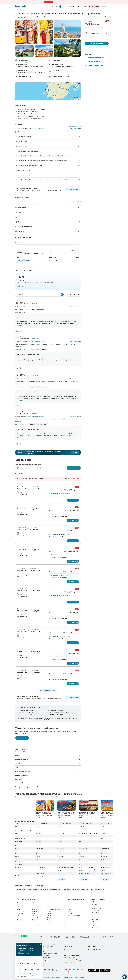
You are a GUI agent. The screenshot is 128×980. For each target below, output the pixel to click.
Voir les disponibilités (74, 468)
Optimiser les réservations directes (48, 959)
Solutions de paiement (45, 955)
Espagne (49, 915)
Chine (18, 924)
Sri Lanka (34, 909)
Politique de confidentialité (55, 977)
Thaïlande (34, 911)
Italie (48, 907)
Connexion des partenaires (70, 962)
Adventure (94, 904)
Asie (18, 904)
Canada (49, 919)
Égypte (18, 915)
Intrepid (69, 909)
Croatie (34, 915)
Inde (33, 902)
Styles (78, 6)
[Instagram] (48, 970)
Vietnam (34, 913)
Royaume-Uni (35, 919)
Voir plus (59, 870)
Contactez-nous (92, 946)
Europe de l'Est (35, 917)
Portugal (49, 911)
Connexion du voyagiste (45, 960)
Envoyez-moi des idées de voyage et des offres (29, 964)
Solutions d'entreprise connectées (48, 948)
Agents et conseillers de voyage (71, 955)
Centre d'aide (91, 948)
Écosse (49, 913)
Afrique (19, 902)
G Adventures (71, 907)
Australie (19, 907)
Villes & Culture (84, 889)
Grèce (33, 922)
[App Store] (93, 970)
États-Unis (49, 924)
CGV (30, 973)
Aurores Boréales (96, 910)
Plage (93, 923)
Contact (103, 6)
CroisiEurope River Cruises (74, 915)
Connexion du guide (68, 949)
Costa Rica (49, 922)
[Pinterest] (52, 970)
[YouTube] (56, 970)
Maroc (18, 917)
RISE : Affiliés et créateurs (70, 957)
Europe (19, 909)
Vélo (93, 906)
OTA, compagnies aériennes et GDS (72, 960)
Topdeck (69, 911)
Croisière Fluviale (96, 912)
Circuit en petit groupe (33, 889)
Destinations (72, 6)
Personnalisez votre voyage (95, 65)
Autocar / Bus (95, 919)
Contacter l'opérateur (94, 61)
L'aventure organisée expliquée (47, 946)
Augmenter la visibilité (45, 957)
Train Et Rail (95, 921)
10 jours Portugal (44, 889)
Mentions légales (44, 977)
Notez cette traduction (75, 128)
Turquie (49, 917)
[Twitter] (45, 970)
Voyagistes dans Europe (55, 889)
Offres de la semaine (94, 6)
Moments (84, 6)
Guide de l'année (68, 946)
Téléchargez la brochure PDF (96, 57)
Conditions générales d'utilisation (76, 977)
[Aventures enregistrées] (107, 6)
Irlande (48, 904)
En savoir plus (75, 260)
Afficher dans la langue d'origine (36, 128)
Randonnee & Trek (96, 908)
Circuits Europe (75, 889)
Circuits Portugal (67, 889)
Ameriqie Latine (21, 911)
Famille (92, 889)
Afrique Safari (95, 915)
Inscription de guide (68, 948)
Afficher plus (20, 325)
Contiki (69, 902)
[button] (64, 493)
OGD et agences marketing (70, 959)
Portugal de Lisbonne (21, 889)
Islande (49, 902)
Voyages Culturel (96, 917)
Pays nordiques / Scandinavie (54, 909)
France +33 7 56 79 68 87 (94, 949)
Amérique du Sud (21, 913)
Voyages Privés (95, 927)
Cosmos (69, 904)
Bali (18, 922)
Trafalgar (70, 913)
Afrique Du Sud (20, 919)
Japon (33, 904)
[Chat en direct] (124, 976)
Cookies (65, 977)
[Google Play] (105, 970)
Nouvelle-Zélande (36, 907)
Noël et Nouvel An (99, 889)
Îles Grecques (35, 924)
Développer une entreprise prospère (48, 953)
